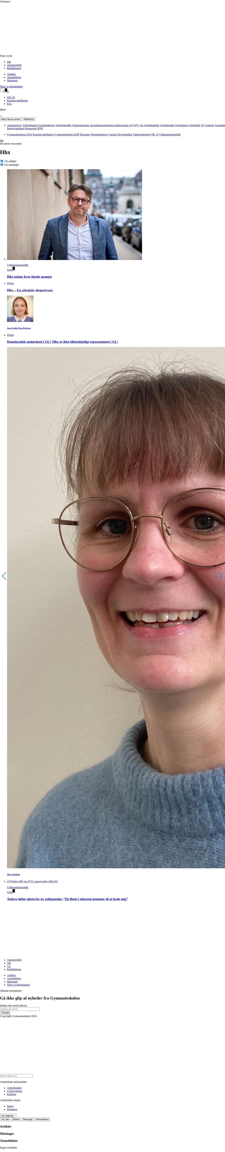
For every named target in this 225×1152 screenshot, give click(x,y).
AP (131, 125)
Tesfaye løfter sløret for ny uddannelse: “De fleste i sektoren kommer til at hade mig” (67, 899)
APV (136, 125)
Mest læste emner (10, 119)
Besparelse (31, 128)
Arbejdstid (194, 125)
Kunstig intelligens (17, 100)
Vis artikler (10, 161)
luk (2, 140)
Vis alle (5, 1119)
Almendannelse (80, 125)
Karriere (11, 1094)
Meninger (12, 80)
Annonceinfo (14, 65)
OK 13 (155, 134)
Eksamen (85, 134)
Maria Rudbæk (13, 874)
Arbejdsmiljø (167, 125)
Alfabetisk (29, 119)
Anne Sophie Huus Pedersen (19, 328)
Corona (112, 134)
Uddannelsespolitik (170, 134)
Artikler (11, 74)
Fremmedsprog (99, 134)
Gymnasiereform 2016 (19, 134)
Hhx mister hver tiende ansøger (29, 276)
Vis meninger (11, 164)
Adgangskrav (14, 125)
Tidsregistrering (141, 134)
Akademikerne (46, 125)
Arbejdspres (181, 125)
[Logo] (75, 52)
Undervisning (14, 1091)
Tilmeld (5, 1012)
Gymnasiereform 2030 (66, 134)
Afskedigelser (30, 125)
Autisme (209, 125)
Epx (9, 103)
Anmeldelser (14, 77)
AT (202, 125)
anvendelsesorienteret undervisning (109, 125)
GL (9, 966)
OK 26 (11, 97)
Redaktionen (14, 68)
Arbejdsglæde (151, 125)
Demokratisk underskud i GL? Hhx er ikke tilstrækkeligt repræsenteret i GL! (62, 342)
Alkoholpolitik (63, 125)
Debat (10, 283)
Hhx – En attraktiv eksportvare (30, 290)
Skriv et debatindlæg (11, 86)
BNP (40, 128)
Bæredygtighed (15, 128)
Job (9, 61)
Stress (10, 1106)
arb (141, 125)
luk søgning (7, 1115)
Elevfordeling (124, 134)
